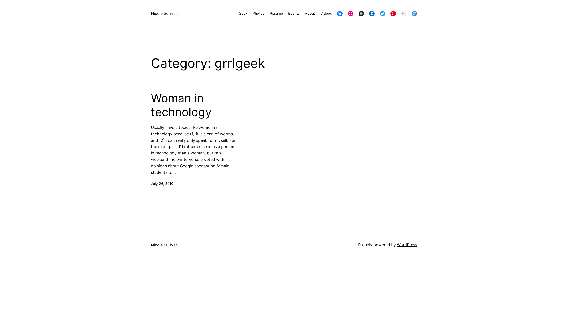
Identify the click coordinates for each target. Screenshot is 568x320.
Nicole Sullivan (164, 13)
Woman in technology (181, 105)
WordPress (407, 244)
